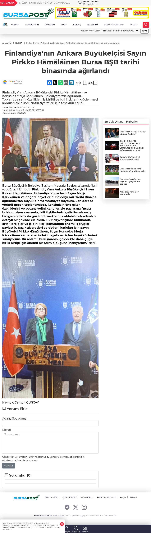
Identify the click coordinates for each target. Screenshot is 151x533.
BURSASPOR (32, 24)
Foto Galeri (106, 31)
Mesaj (6, 430)
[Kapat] (62, 524)
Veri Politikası (86, 497)
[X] (75, 507)
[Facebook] (67, 507)
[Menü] (137, 31)
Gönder (8, 465)
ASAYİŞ (77, 24)
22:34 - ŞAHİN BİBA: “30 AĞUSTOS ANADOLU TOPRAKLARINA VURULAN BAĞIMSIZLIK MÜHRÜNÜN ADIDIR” (47, 2)
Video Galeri (94, 31)
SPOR (64, 24)
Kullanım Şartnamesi (106, 497)
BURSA (15, 24)
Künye (123, 497)
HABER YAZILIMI (41, 515)
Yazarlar (84, 31)
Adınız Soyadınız (14, 418)
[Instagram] (84, 507)
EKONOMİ (92, 24)
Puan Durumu (127, 31)
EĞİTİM (134, 24)
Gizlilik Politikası (51, 497)
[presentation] (71, 2)
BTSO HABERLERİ (114, 24)
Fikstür (116, 31)
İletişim (133, 497)
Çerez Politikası (69, 497)
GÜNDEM (50, 24)
